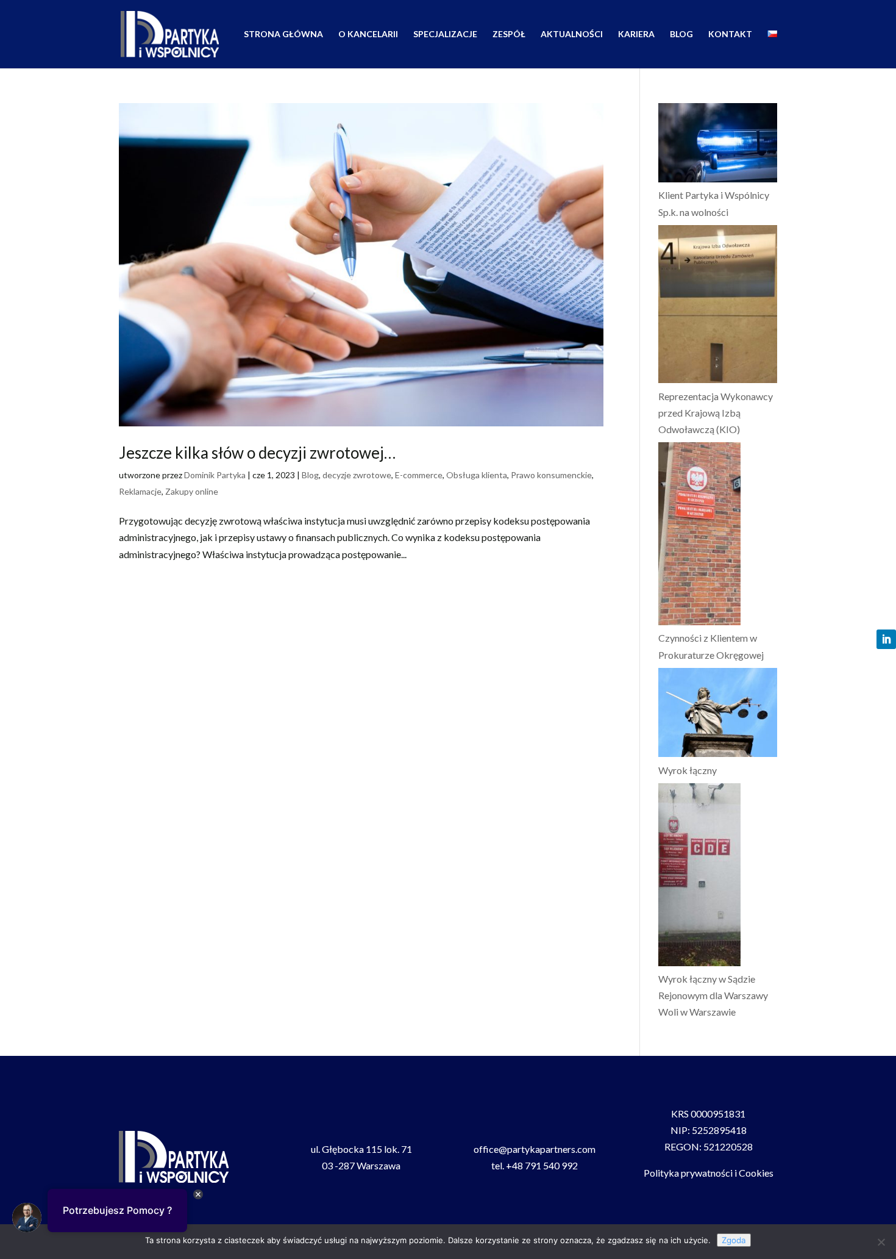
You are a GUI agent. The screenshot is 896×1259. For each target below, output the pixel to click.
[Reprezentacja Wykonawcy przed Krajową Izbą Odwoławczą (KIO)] (717, 306)
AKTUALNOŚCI (572, 34)
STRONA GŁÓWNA (283, 34)
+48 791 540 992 (542, 1165)
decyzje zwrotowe (356, 475)
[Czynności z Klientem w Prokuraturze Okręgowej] (699, 536)
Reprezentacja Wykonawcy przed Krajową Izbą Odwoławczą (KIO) (715, 412)
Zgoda (734, 1240)
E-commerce (419, 475)
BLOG (681, 34)
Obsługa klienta (476, 475)
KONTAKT (730, 34)
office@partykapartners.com (535, 1149)
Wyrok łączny (687, 770)
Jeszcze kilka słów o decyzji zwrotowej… (257, 452)
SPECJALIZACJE (445, 34)
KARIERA (636, 34)
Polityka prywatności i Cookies (708, 1172)
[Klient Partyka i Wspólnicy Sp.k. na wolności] (717, 145)
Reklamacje (140, 491)
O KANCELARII (368, 34)
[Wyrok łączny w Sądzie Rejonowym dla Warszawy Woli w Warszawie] (699, 876)
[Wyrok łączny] (717, 715)
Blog (310, 475)
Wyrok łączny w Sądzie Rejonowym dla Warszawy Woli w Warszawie (713, 995)
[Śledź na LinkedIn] (886, 639)
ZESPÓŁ (508, 34)
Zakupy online (191, 491)
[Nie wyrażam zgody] (881, 1242)
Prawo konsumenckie (551, 475)
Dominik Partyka (215, 475)
